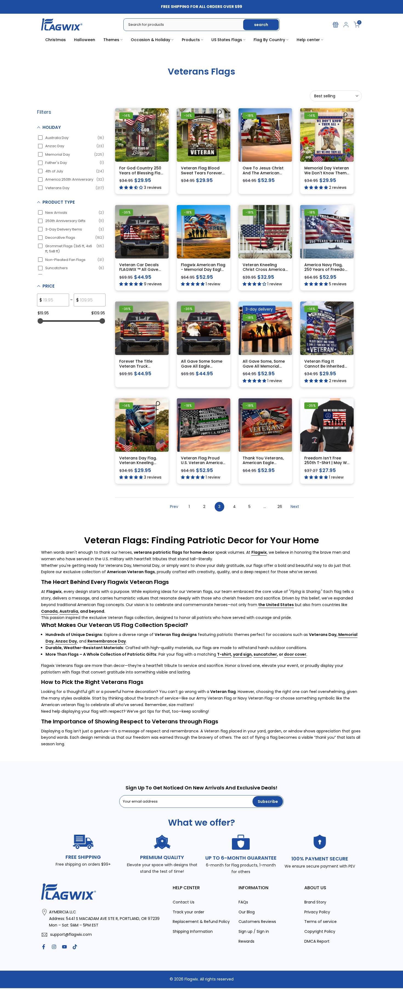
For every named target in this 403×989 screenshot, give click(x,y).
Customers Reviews (257, 921)
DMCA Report (317, 941)
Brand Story (315, 902)
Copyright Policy (319, 931)
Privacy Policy (317, 912)
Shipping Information (193, 931)
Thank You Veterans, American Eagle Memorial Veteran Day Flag (265, 465)
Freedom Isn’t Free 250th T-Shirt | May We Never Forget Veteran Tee (326, 465)
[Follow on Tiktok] (74, 946)
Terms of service (320, 921)
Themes (111, 39)
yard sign (242, 654)
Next (295, 506)
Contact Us (183, 902)
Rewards (246, 941)
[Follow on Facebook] (43, 946)
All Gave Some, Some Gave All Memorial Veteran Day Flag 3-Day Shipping (264, 369)
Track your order (188, 912)
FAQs (243, 902)
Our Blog (247, 912)
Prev (174, 506)
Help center (308, 39)
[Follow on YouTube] (64, 946)
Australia (68, 611)
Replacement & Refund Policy (201, 921)
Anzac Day (66, 641)
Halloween (84, 39)
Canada (49, 611)
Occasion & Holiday (150, 39)
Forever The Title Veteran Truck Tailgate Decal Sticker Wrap (141, 369)
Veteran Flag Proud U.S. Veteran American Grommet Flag (203, 462)
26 (279, 506)
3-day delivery (259, 309)
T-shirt (224, 654)
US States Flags (226, 39)
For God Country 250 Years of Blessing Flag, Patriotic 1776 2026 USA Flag (141, 175)
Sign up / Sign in (254, 931)
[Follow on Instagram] (54, 946)
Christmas (55, 39)
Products (191, 39)
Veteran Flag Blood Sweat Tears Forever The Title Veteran (201, 172)
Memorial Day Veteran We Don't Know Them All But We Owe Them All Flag (326, 175)
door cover (295, 654)
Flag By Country (269, 39)
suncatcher (265, 654)
